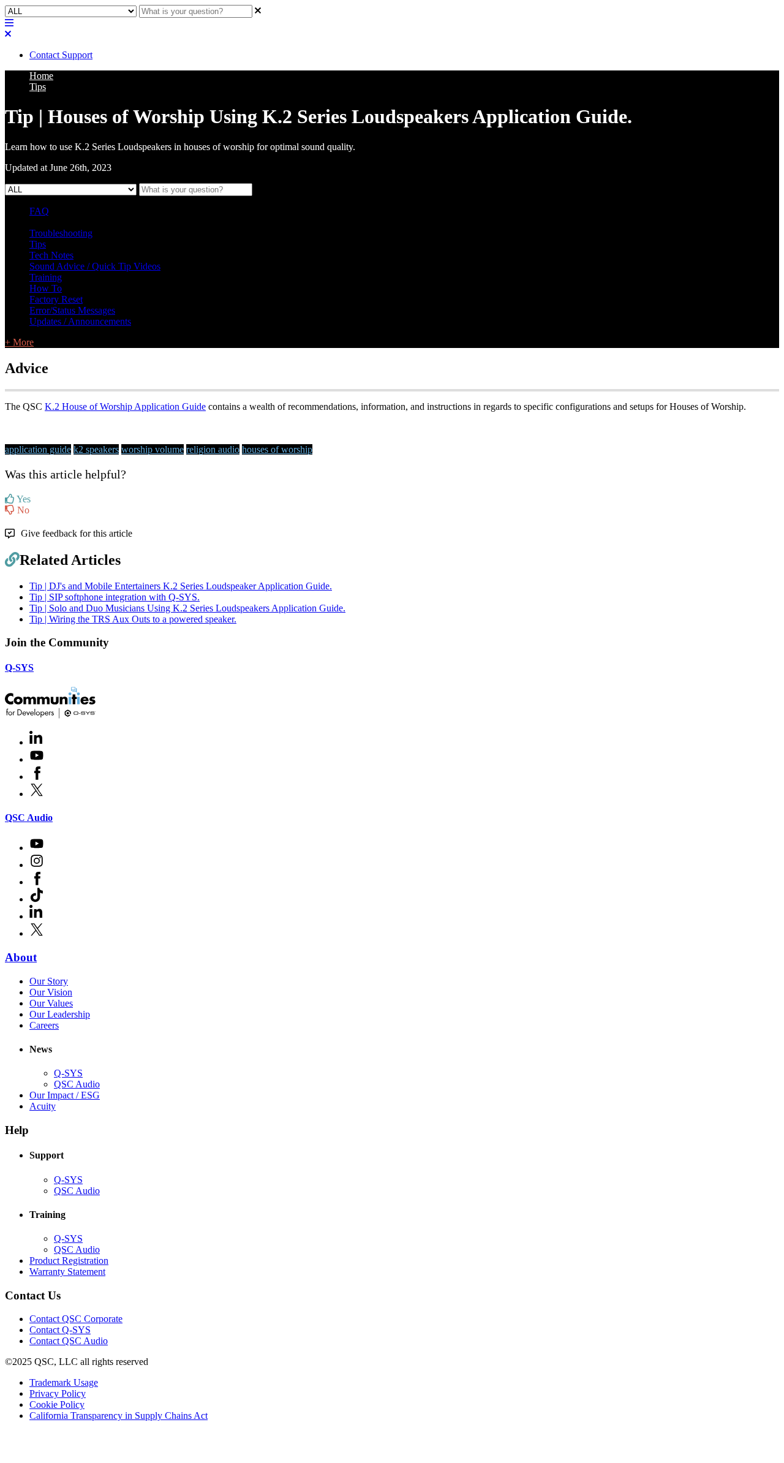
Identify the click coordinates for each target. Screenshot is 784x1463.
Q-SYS (19, 667)
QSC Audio (29, 817)
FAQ (39, 211)
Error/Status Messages (72, 310)
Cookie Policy (57, 1404)
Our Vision (50, 992)
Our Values (51, 1003)
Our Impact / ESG (64, 1095)
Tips (37, 86)
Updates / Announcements (80, 321)
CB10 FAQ (219, 222)
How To (45, 288)
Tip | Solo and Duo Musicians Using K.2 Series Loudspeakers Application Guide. (187, 608)
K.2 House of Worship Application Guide (125, 406)
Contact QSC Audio (68, 1341)
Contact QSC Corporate (76, 1319)
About (21, 957)
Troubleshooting (60, 233)
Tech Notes (51, 255)
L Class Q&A (55, 222)
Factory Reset (56, 299)
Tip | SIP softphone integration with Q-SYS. (114, 597)
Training (45, 277)
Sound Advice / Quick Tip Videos (94, 266)
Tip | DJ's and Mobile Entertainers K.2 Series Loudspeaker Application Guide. (180, 586)
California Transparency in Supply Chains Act (118, 1415)
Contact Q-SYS (60, 1330)
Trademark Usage (63, 1382)
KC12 (182, 222)
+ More (19, 342)
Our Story (48, 981)
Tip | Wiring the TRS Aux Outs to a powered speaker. (132, 619)
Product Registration (68, 1260)
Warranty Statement (67, 1271)
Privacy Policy (57, 1393)
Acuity (42, 1106)
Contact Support (60, 55)
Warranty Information (126, 222)
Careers (44, 1025)
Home (41, 75)
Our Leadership (59, 1014)
